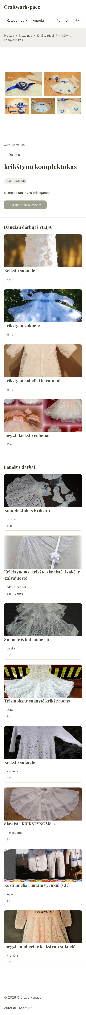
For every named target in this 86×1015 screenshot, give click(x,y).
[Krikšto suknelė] (43, 250)
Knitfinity (12, 771)
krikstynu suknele (22, 325)
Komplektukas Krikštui (27, 510)
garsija (11, 648)
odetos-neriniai (16, 587)
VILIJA (20, 145)
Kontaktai (26, 1008)
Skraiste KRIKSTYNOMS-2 (30, 823)
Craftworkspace (22, 7)
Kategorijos (15, 20)
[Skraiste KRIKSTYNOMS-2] (43, 804)
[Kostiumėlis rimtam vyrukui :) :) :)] (43, 865)
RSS (39, 1008)
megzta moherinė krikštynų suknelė (39, 946)
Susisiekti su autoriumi (25, 205)
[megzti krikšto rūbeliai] (43, 415)
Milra (10, 709)
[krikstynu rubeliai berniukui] (43, 360)
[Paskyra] (67, 20)
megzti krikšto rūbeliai (26, 435)
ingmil (10, 894)
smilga (11, 519)
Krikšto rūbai (45, 35)
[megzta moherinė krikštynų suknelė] (43, 926)
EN (77, 20)
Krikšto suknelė (19, 270)
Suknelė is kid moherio (26, 639)
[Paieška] (58, 20)
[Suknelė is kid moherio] (43, 619)
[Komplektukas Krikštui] (43, 490)
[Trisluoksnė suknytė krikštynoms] (43, 681)
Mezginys (25, 35)
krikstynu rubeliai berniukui (32, 380)
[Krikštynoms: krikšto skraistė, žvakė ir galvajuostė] (43, 552)
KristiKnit (12, 955)
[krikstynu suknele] (43, 305)
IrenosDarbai (15, 832)
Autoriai (39, 20)
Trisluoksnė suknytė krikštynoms (37, 700)
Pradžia (9, 35)
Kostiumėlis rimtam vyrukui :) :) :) (37, 885)
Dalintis (14, 155)
